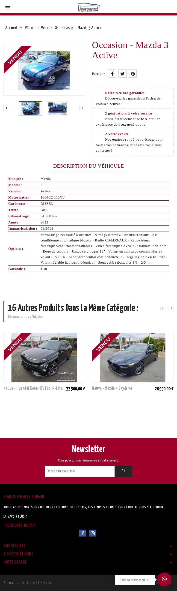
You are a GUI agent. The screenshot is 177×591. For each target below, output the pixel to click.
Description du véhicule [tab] (88, 166)
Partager (112, 73)
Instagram (92, 533)
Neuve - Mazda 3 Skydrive (112, 388)
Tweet (122, 73)
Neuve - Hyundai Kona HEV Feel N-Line (33, 388)
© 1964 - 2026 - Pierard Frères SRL (28, 583)
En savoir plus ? (15, 516)
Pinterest (133, 73)
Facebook (82, 533)
